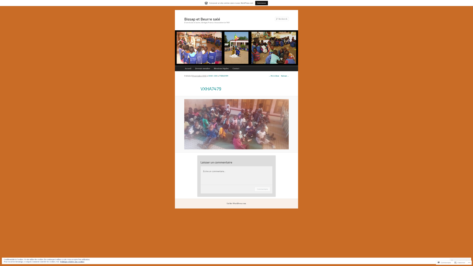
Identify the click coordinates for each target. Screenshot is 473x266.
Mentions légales (221, 68)
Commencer (261, 3)
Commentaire (262, 189)
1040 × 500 (213, 76)
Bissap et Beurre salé (202, 19)
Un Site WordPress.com (236, 203)
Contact (236, 68)
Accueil (188, 68)
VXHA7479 (223, 76)
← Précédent (274, 76)
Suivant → (285, 76)
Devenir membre (202, 68)
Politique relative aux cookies (72, 262)
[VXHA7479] (236, 124)
